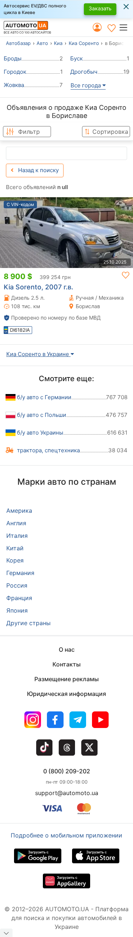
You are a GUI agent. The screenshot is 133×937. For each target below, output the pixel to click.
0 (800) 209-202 (66, 771)
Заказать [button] (100, 8)
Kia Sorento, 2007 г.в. (38, 287)
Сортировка (110, 131)
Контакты (66, 664)
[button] (126, 27)
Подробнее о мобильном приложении (66, 835)
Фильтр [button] (29, 131)
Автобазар (18, 43)
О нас (67, 649)
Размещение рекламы (66, 679)
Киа (58, 43)
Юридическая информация (66, 693)
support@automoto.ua (66, 793)
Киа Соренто (84, 43)
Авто (42, 43)
